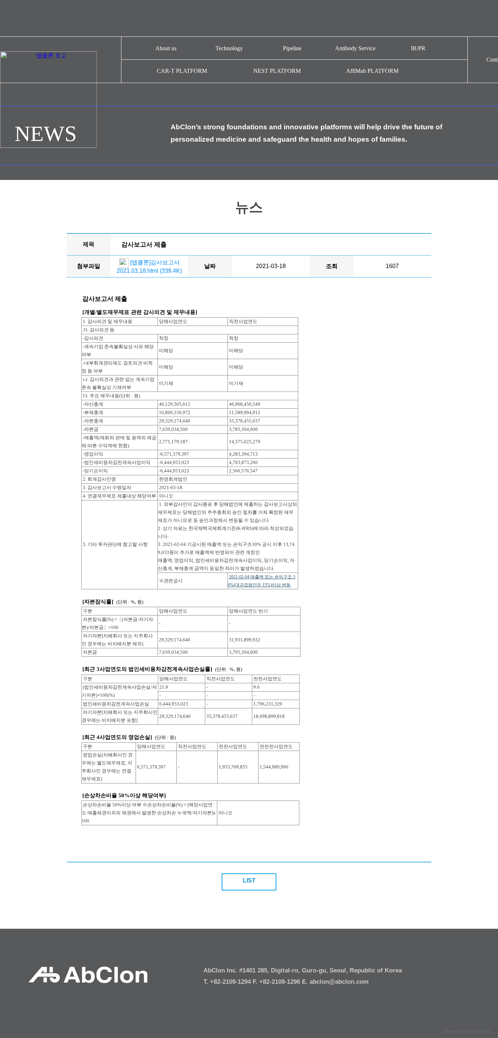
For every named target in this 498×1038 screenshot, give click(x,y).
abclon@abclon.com (339, 981)
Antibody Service (355, 48)
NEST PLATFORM (277, 71)
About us (165, 48)
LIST (249, 880)
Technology (229, 48)
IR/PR (418, 48)
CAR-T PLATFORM (182, 71)
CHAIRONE (479, 1031)
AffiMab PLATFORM (372, 71)
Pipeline (292, 48)
